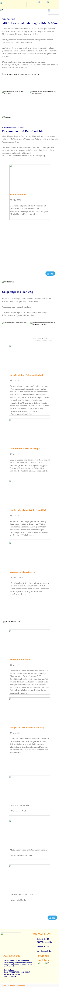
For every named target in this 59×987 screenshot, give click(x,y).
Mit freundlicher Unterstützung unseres (43, 339)
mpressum (11, 985)
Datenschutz (21, 985)
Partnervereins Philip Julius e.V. (43, 340)
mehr (52, 917)
